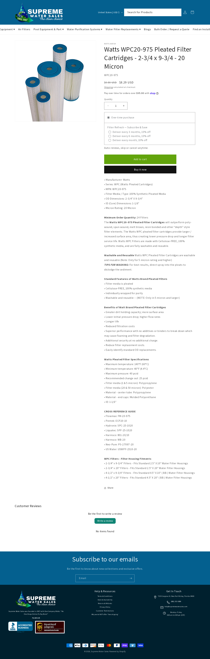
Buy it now (140, 169)
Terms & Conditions (105, 596)
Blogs (147, 29)
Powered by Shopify (117, 651)
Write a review (105, 521)
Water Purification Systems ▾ (84, 29)
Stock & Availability (105, 600)
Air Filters (24, 29)
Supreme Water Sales (100, 651)
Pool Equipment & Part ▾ (48, 29)
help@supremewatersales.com (176, 606)
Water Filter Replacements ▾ (123, 29)
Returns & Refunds (105, 603)
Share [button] (110, 487)
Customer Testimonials (105, 611)
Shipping (108, 87)
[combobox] (152, 12)
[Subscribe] (130, 578)
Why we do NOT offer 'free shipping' (105, 614)
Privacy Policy (105, 607)
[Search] (177, 12)
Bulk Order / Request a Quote (171, 29)
